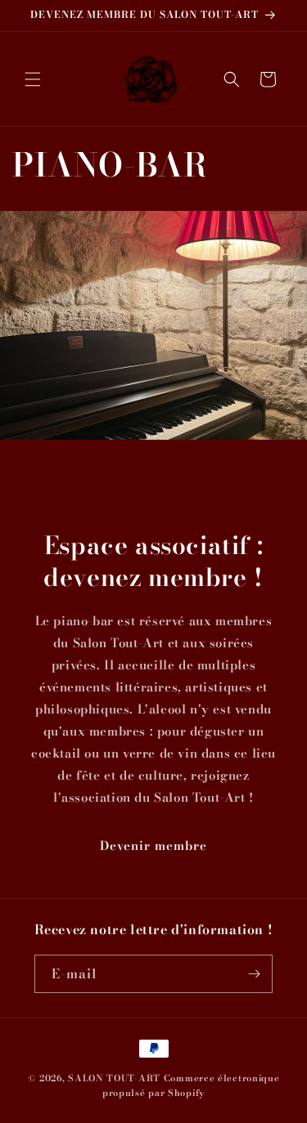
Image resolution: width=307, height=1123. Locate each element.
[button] (33, 79)
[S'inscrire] (254, 974)
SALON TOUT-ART (114, 1078)
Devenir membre (153, 845)
